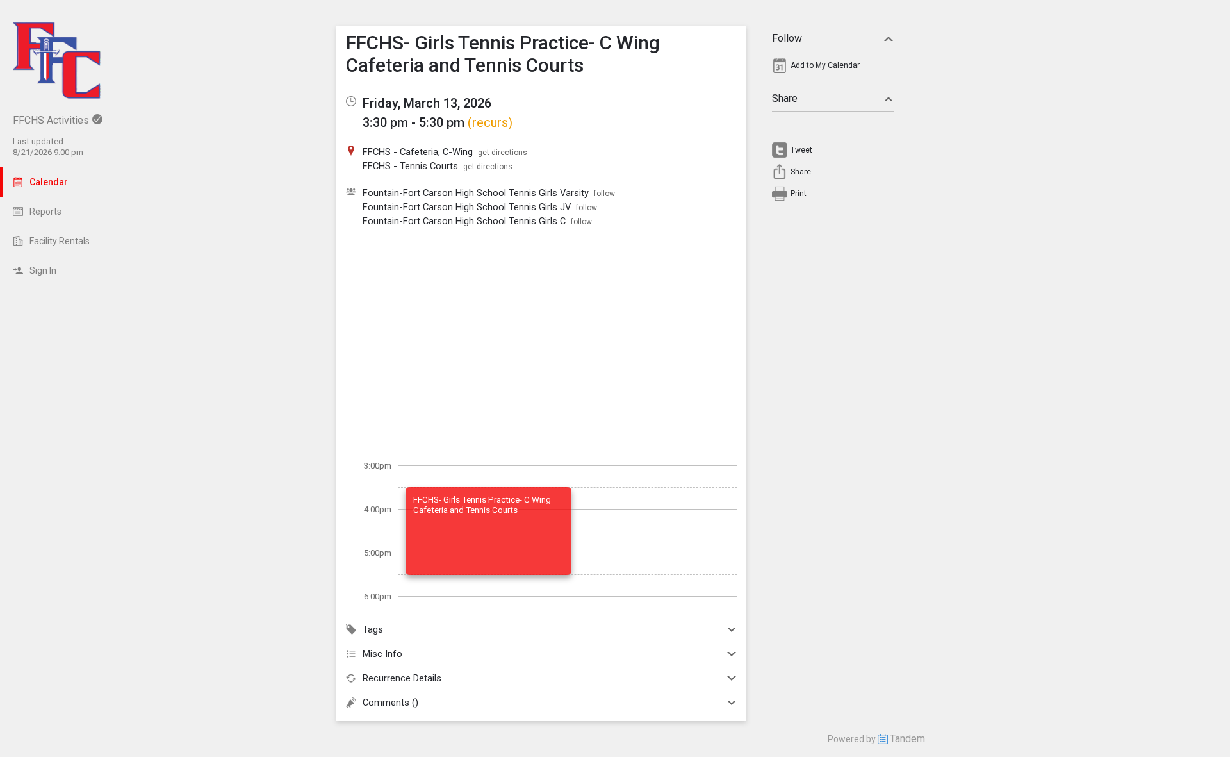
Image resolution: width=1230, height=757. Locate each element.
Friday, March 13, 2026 (427, 103)
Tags (373, 629)
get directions (502, 152)
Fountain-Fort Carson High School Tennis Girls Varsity (476, 193)
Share (785, 98)
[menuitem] (833, 68)
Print (799, 193)
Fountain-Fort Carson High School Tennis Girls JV (467, 207)
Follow (787, 38)
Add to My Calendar (825, 65)
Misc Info (382, 654)
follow (604, 193)
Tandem (907, 739)
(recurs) (490, 122)
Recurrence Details (402, 678)
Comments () (390, 702)
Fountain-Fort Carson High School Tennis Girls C (464, 221)
